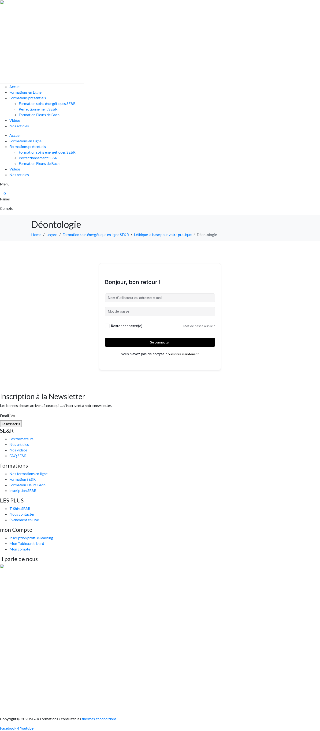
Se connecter (160, 342)
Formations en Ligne (25, 92)
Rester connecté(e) (126, 326)
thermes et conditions (99, 718)
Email (4, 415)
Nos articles (19, 126)
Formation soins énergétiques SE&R (47, 103)
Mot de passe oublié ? (199, 326)
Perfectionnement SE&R (38, 109)
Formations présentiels (27, 98)
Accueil (15, 86)
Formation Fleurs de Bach (39, 114)
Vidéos (15, 120)
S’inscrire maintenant (183, 354)
